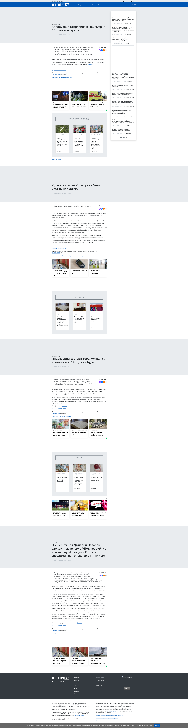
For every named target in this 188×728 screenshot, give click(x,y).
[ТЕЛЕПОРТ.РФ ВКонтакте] (127, 1)
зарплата (69, 416)
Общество (55, 77)
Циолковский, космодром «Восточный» (81, 256)
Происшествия (57, 256)
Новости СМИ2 (56, 159)
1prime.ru (64, 406)
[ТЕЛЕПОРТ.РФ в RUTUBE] (133, 1)
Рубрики (80, 5)
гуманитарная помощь (66, 77)
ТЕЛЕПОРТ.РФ (56, 74)
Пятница (79, 623)
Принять (157, 725)
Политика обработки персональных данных (107, 718)
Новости (73, 5)
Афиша (100, 5)
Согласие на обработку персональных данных (107, 720)
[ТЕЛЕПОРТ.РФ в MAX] (123, 1)
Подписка (76, 691)
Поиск (75, 694)
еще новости (123, 137)
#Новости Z (59, 151)
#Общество (76, 151)
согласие (50, 725)
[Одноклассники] (104, 50)
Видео (75, 683)
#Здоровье (128, 23)
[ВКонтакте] (102, 50)
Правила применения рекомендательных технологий (109, 715)
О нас (75, 688)
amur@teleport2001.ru (80, 715)
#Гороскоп (129, 81)
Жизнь (54, 633)
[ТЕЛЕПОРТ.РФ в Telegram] (125, 1)
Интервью (76, 680)
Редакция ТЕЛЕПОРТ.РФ (59, 70)
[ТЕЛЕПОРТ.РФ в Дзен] (131, 1)
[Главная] (60, 4)
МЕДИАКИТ (99, 685)
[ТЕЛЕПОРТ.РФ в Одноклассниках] (129, 1)
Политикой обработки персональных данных (141, 725)
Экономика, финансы (59, 416)
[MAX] (100, 50)
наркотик (65, 256)
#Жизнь (128, 43)
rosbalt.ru (90, 64)
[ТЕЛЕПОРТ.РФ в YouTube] (136, 1)
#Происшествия (61, 328)
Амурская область (90, 5)
